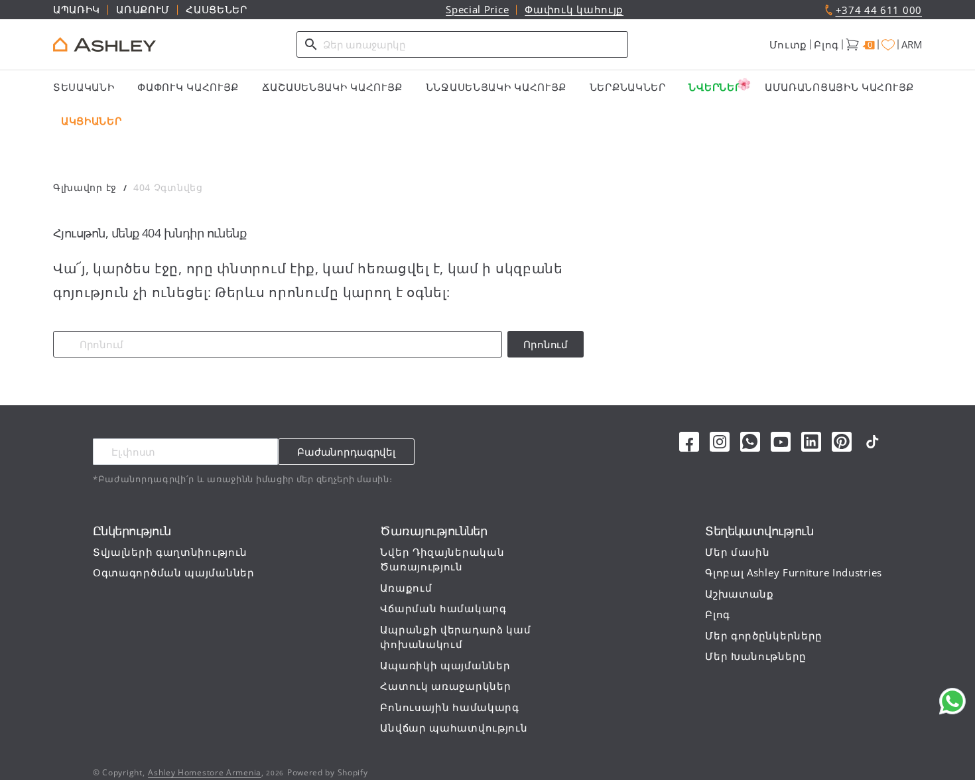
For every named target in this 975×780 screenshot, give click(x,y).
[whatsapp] (750, 442)
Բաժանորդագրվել (346, 451)
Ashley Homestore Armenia (204, 772)
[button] (788, 45)
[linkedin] (811, 442)
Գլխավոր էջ (85, 187)
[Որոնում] (311, 44)
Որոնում (545, 344)
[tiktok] (872, 442)
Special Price (477, 9)
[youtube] (781, 442)
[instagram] (720, 442)
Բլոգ (826, 44)
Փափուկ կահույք (574, 9)
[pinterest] (842, 442)
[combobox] (462, 44)
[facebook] (689, 442)
